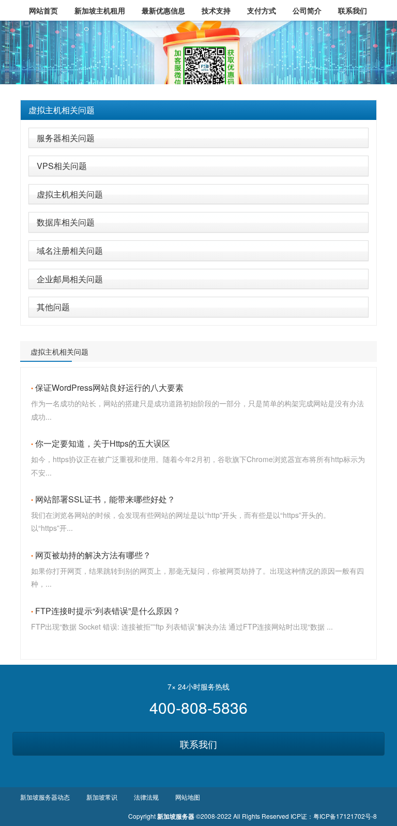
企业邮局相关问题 (70, 279)
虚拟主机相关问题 (61, 110)
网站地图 (187, 796)
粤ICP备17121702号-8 (345, 816)
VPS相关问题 (62, 166)
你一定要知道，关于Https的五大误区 (102, 443)
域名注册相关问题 (70, 250)
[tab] (198, 110)
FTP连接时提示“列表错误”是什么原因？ (107, 611)
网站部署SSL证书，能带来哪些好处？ (105, 499)
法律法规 (146, 796)
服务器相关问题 (66, 138)
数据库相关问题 (66, 222)
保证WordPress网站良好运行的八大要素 (109, 387)
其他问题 (53, 307)
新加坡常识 (101, 796)
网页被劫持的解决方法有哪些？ (93, 555)
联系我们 (198, 744)
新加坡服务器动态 (45, 796)
